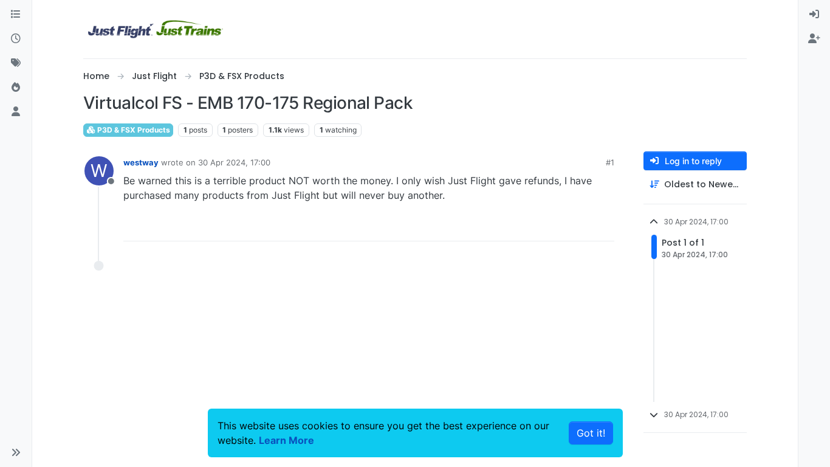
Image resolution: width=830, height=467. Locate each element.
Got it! (591, 433)
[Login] (814, 14)
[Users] (16, 112)
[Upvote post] (583, 226)
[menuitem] (814, 14)
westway (141, 162)
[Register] (814, 39)
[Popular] (16, 87)
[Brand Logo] (155, 29)
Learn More (286, 440)
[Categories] (16, 14)
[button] (16, 452)
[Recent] (16, 39)
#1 (610, 162)
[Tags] (16, 63)
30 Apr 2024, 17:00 (234, 162)
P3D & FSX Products (132, 129)
